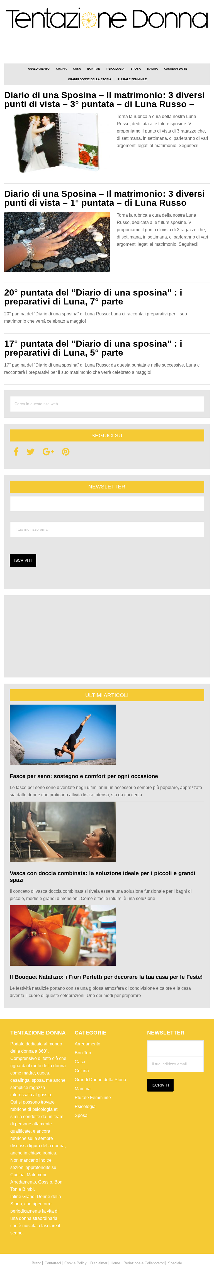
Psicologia (85, 1106)
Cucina (82, 1070)
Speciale (175, 1263)
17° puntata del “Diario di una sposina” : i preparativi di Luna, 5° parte (93, 348)
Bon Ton (83, 1052)
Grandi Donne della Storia (100, 1079)
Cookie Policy (75, 1263)
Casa (80, 1061)
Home (115, 1263)
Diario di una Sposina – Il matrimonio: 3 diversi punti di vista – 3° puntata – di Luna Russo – (104, 99)
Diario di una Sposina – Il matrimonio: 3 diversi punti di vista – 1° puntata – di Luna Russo (104, 198)
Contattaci (53, 1263)
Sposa (81, 1115)
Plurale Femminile (93, 1097)
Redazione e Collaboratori (144, 1263)
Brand (36, 1263)
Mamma (83, 1088)
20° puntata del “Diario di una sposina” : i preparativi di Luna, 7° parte (93, 296)
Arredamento (87, 1043)
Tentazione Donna (107, 20)
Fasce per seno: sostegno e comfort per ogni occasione (84, 776)
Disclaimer (98, 1263)
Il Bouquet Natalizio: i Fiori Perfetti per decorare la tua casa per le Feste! (106, 977)
